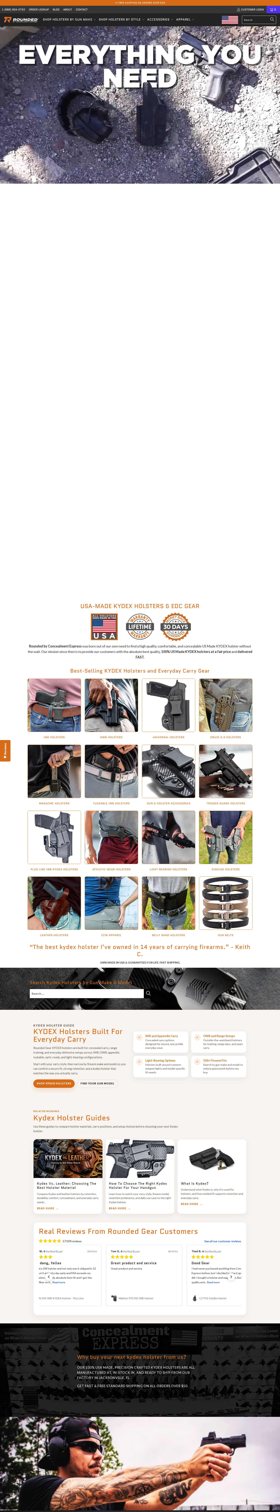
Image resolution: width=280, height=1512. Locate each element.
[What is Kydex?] (212, 1158)
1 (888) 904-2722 (13, 9)
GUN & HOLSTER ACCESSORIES (168, 775)
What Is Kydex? (195, 1183)
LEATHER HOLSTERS (54, 907)
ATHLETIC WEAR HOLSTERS (111, 841)
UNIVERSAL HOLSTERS (168, 709)
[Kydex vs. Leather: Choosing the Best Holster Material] (68, 1158)
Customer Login (252, 9)
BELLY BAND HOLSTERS (168, 907)
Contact (82, 9)
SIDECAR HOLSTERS (225, 841)
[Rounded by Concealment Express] (21, 20)
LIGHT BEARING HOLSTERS (168, 841)
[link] (59, 1298)
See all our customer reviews (222, 1241)
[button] (69, 19)
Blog (56, 9)
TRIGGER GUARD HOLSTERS (225, 775)
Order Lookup (39, 9)
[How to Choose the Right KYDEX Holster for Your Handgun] (140, 1158)
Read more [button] (47, 1282)
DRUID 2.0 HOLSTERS (225, 709)
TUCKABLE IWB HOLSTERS (111, 775)
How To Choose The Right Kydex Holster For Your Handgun (138, 1185)
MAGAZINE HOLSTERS (54, 775)
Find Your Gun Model (98, 1083)
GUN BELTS (225, 907)
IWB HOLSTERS (54, 709)
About (67, 9)
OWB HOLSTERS (111, 709)
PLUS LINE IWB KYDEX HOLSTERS (54, 841)
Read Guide (45, 1208)
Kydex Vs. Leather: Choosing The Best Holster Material (66, 1185)
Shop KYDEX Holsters (54, 1083)
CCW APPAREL (111, 907)
